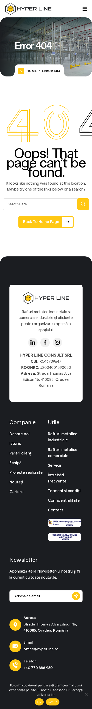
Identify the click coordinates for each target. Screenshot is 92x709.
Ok (39, 702)
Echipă (15, 463)
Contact (55, 510)
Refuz (52, 702)
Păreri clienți (20, 453)
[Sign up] (76, 596)
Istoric (15, 443)
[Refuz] (86, 694)
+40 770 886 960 (38, 668)
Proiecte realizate (26, 472)
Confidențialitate (64, 500)
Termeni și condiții (64, 491)
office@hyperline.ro (41, 649)
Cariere (16, 492)
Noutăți (16, 482)
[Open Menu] (85, 9)
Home (32, 71)
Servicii (54, 465)
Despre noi (19, 434)
